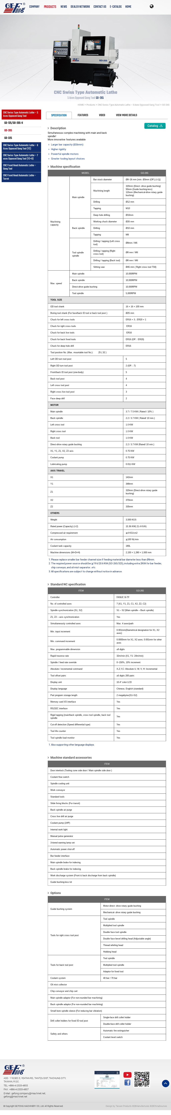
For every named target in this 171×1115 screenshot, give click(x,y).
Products (91, 105)
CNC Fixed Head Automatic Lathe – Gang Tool (19, 167)
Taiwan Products (124, 1106)
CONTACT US (100, 6)
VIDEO (102, 115)
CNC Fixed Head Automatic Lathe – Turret (19, 177)
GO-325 (8, 138)
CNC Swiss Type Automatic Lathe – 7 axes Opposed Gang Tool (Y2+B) (20, 157)
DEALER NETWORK (80, 6)
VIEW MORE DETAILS (126, 115)
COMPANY (34, 6)
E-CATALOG (116, 6)
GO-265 (165, 105)
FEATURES (83, 115)
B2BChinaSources (158, 1106)
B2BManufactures (140, 1106)
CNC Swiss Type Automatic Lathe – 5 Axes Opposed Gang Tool (128, 105)
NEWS (64, 6)
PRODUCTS (50, 7)
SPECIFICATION (59, 115)
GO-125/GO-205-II (13, 122)
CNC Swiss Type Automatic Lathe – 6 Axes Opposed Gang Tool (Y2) (20, 147)
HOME (128, 6)
